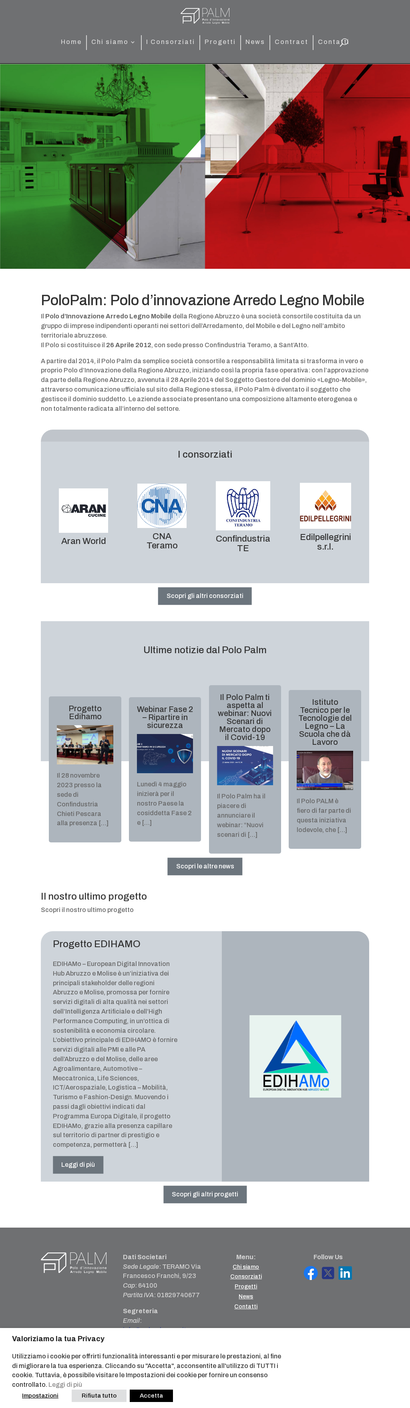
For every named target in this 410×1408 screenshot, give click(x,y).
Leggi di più (65, 1384)
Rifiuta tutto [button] (99, 1395)
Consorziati (246, 1277)
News (255, 42)
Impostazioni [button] (40, 1395)
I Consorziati (170, 42)
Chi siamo (110, 42)
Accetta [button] (151, 1395)
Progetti (220, 42)
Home (71, 42)
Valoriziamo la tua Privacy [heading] (58, 1339)
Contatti (334, 42)
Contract (291, 42)
